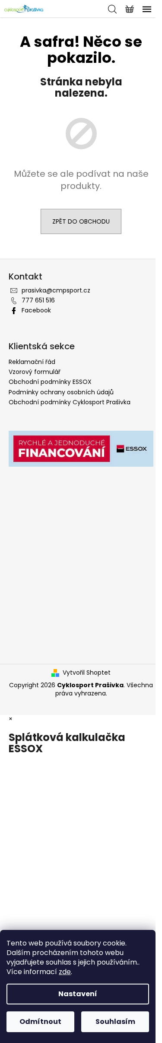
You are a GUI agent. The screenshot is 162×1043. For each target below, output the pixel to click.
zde (65, 972)
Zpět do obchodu (81, 221)
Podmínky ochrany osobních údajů (61, 392)
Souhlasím (115, 1022)
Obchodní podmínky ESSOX (50, 381)
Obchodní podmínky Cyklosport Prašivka (69, 402)
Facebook (36, 310)
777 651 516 (38, 300)
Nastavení (77, 994)
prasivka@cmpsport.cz (56, 290)
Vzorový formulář (34, 371)
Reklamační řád (32, 361)
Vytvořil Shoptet (87, 673)
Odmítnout (40, 1022)
